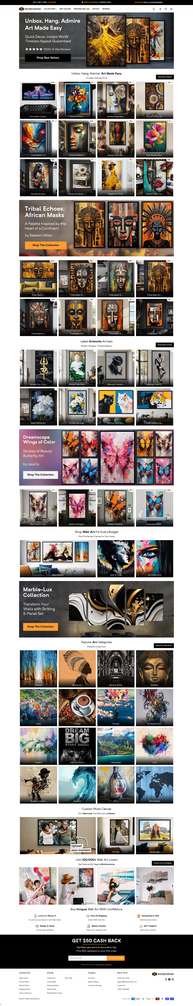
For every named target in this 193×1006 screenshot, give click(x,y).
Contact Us (121, 985)
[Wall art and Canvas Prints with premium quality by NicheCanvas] (30, 9)
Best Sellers (65, 9)
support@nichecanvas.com (127, 982)
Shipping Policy (24, 989)
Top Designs (51, 982)
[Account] (160, 9)
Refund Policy (24, 985)
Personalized (80, 9)
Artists (95, 9)
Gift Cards (68, 978)
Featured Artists (53, 985)
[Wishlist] (165, 9)
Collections (49, 9)
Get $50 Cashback (116, 958)
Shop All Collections (164, 645)
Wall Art (102, 859)
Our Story (91, 978)
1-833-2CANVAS (123, 989)
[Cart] (171, 9)
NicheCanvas (35, 999)
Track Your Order (123, 978)
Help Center (23, 978)
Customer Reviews (95, 985)
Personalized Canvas (54, 993)
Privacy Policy (108, 964)
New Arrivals (51, 989)
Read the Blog (93, 982)
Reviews (106, 9)
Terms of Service (100, 964)
